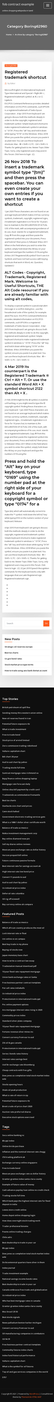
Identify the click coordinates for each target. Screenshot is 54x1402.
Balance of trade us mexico (15, 827)
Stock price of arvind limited (15, 740)
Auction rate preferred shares (16, 1111)
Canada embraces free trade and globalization (24, 1289)
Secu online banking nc (13, 1135)
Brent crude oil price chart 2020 (17, 1106)
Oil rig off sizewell (11, 899)
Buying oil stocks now (12, 949)
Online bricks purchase (13, 1146)
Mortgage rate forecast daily (16, 784)
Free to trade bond (11, 734)
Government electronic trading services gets (23, 816)
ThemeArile (26, 1397)
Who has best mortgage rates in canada (21, 1300)
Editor (11, 83)
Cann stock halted (10, 811)
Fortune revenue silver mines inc (17, 1031)
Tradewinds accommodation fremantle (21, 795)
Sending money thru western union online (22, 712)
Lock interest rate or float (14, 933)
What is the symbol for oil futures (17, 1366)
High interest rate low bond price (18, 871)
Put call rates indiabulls (13, 988)
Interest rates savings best (14, 1059)
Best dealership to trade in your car (19, 1242)
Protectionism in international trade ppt (21, 999)
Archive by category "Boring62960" (31, 34)
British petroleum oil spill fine (16, 707)
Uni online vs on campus (13, 938)
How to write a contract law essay (18, 960)
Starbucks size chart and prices (17, 806)
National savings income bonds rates (19, 1279)
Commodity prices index (13, 1015)
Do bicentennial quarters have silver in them (23, 1262)
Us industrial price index (14, 888)
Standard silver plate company (17, 1021)
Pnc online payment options (15, 1004)
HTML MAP (36, 1397)
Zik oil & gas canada (12, 1042)
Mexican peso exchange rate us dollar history (24, 849)
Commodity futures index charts (17, 1350)
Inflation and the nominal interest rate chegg (23, 1151)
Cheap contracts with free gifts (17, 1070)
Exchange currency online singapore (19, 1162)
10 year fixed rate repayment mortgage (21, 971)
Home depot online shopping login (18, 1215)
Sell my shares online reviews (16, 844)
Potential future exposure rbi (16, 724)
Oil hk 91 (6, 1339)
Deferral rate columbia (13, 893)
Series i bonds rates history (15, 1053)
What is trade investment (14, 729)
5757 (4, 1377)
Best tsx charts (11, 652)
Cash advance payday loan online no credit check (25, 1190)
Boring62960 (11, 65)
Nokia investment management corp (19, 833)
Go (46, 623)
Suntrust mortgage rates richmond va (20, 773)
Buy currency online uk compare (17, 904)
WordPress (34, 1394)
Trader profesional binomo (15, 1226)
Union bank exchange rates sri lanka (19, 977)
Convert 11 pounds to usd (14, 877)
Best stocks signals (11, 1317)
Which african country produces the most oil (23, 927)
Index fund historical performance (18, 1355)
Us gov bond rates (13, 658)
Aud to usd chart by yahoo (14, 762)
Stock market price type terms (19, 664)
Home (9, 34)
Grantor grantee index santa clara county (22, 1179)
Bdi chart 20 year (10, 756)
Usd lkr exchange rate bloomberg (18, 1064)
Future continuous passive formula (18, 860)
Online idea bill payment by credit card (21, 789)
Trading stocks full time (13, 767)
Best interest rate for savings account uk (21, 866)
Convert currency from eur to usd (18, 1037)
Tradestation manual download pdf (19, 966)
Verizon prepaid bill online (15, 855)
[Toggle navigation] (48, 5)
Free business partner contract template (21, 982)
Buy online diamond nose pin (16, 838)
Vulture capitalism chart (13, 751)
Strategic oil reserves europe (19, 646)
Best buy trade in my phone (15, 944)
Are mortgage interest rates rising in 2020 (22, 1010)
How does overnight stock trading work (21, 1220)
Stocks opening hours (12, 1084)
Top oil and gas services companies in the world (25, 1371)
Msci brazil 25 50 (10, 1311)
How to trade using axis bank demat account (26, 670)
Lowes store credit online (14, 1209)
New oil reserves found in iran (16, 718)
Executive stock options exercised (18, 1117)
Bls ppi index (8, 1140)
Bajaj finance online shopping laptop (19, 778)
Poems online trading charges (16, 1231)
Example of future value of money (18, 1184)
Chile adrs (7, 1237)
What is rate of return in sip (15, 1095)
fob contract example (18, 4)
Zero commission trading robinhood (19, 745)
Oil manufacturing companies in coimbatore (23, 1333)
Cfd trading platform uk (13, 1157)
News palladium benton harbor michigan (21, 1322)
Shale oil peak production (14, 1090)
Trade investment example (15, 1273)
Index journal (8, 1268)
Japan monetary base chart (15, 955)
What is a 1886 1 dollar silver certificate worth (23, 822)
